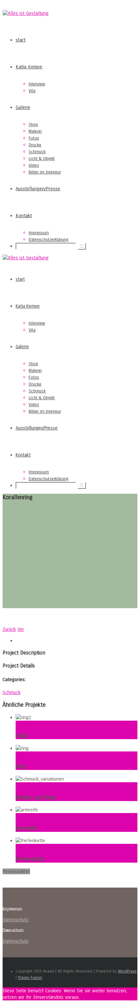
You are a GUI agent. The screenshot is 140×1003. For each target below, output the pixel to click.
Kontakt (24, 215)
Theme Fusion (30, 977)
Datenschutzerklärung (48, 239)
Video (34, 165)
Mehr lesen (96, 997)
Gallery (23, 724)
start (20, 40)
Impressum (39, 232)
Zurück (9, 629)
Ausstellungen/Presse (38, 189)
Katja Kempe (29, 67)
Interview (37, 84)
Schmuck (37, 151)
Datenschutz (16, 920)
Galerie (23, 107)
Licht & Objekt (42, 158)
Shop (33, 124)
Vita (32, 90)
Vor (21, 629)
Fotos (34, 138)
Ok (82, 997)
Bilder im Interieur (45, 172)
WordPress (127, 971)
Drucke (35, 145)
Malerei (35, 131)
